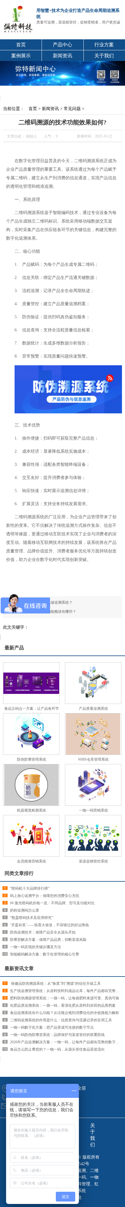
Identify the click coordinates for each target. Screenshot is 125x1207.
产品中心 (62, 44)
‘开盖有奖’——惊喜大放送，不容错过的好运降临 (49, 925)
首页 (21, 44)
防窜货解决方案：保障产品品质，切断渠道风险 (48, 939)
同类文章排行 (19, 873)
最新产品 (14, 647)
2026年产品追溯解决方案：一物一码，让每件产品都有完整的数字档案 (66, 1042)
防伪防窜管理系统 (31, 759)
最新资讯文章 (19, 968)
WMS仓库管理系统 (93, 759)
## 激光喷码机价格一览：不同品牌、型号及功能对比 (52, 903)
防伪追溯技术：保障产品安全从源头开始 (43, 932)
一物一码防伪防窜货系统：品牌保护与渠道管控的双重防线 (57, 1035)
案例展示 (21, 55)
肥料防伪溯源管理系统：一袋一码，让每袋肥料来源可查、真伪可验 (64, 998)
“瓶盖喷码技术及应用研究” (31, 918)
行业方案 (104, 44)
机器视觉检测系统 (31, 810)
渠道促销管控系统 (93, 861)
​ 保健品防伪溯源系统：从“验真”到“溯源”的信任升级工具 (55, 983)
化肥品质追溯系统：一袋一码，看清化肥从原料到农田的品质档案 (63, 1005)
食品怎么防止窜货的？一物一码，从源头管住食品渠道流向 (57, 1049)
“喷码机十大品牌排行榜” (29, 888)
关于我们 (104, 55)
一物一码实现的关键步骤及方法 (35, 947)
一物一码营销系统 (93, 810)
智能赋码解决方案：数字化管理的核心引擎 (44, 954)
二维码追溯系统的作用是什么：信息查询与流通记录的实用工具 (61, 1020)
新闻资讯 (62, 55)
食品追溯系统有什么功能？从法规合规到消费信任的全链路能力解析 (64, 1013)
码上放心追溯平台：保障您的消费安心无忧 (44, 896)
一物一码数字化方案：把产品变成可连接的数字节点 (52, 1027)
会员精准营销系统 (31, 861)
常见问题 (72, 108)
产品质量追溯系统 (93, 708)
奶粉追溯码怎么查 (24, 910)
